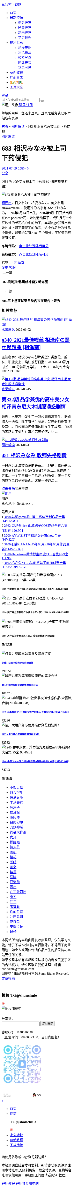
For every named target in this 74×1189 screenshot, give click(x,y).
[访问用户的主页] (7, 493)
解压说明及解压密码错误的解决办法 (20, 685)
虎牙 (13, 837)
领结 (13, 862)
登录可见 (24, 67)
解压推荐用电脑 (27, 1183)
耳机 (13, 852)
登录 (5, 95)
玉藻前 (15, 907)
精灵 (13, 872)
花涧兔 (15, 922)
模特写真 (24, 57)
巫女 (13, 867)
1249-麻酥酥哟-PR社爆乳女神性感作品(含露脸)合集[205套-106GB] (35, 712)
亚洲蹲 (15, 882)
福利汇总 (16, 42)
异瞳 (13, 877)
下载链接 (16, 1145)
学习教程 (24, 37)
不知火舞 (16, 787)
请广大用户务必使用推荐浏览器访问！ (21, 734)
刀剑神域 (16, 827)
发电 (5, 267)
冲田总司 (16, 917)
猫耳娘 (15, 812)
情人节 (15, 847)
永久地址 (16, 1135)
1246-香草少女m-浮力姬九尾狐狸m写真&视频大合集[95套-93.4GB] (35, 761)
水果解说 (8, 329)
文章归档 (8, 978)
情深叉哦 (16, 797)
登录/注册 (25, 105)
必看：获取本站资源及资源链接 (17, 662)
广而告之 (16, 77)
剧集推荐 (24, 27)
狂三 (13, 902)
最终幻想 (16, 822)
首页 (13, 13)
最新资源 (16, 17)
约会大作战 (18, 832)
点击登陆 (8, 488)
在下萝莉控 (18, 892)
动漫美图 (24, 47)
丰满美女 (16, 802)
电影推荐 (24, 22)
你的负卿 (16, 912)
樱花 (13, 857)
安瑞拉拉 (16, 927)
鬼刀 (13, 897)
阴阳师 (15, 817)
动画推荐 (24, 32)
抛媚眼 (15, 842)
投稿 (13, 1113)
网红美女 (24, 62)
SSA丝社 (16, 792)
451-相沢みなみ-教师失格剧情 (34, 455)
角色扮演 (24, 52)
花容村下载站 (11, 4)
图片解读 (18, 126)
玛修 (13, 932)
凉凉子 (15, 807)
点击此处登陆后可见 (34, 246)
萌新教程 (16, 72)
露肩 (13, 887)
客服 (12, 267)
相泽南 (7, 203)
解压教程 (8, 1183)
